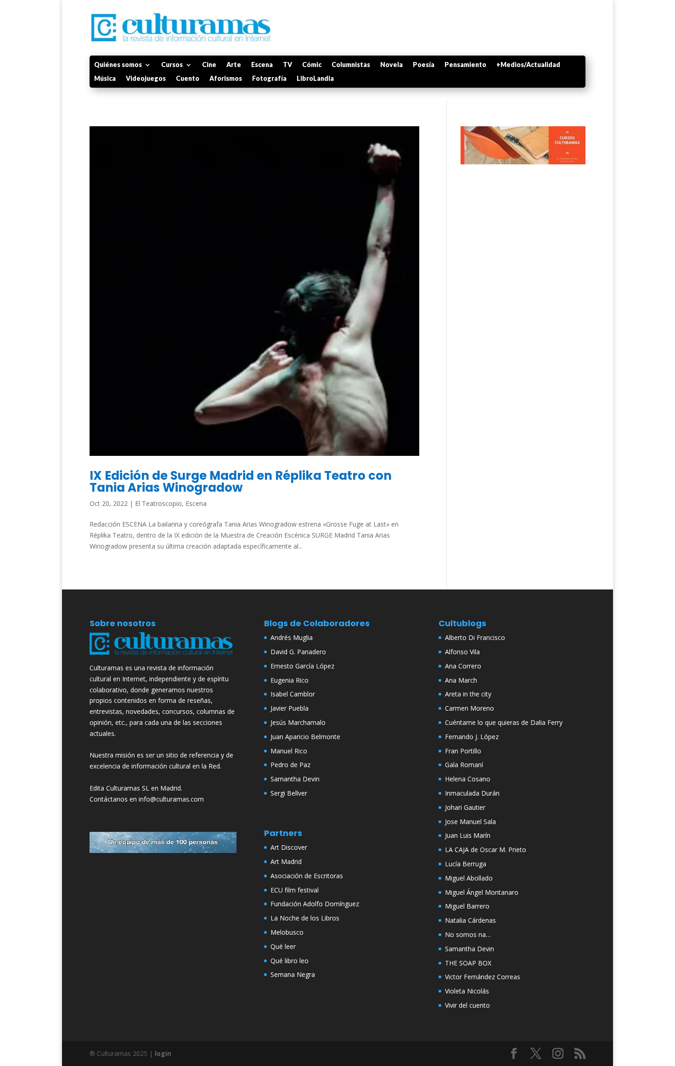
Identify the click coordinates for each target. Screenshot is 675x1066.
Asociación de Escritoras (306, 875)
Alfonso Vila (462, 651)
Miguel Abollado (469, 878)
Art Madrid (286, 861)
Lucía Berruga (465, 863)
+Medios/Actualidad (528, 65)
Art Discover (288, 847)
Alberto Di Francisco (475, 637)
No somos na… (468, 934)
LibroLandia (315, 78)
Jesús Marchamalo (298, 722)
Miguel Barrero (467, 906)
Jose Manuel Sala (470, 821)
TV (287, 65)
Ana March (461, 680)
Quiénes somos (118, 65)
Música (105, 78)
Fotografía (269, 78)
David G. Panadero (298, 651)
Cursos (172, 65)
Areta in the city (468, 694)
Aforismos (225, 78)
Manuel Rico (288, 750)
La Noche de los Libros (304, 918)
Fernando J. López (472, 736)
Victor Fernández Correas (482, 976)
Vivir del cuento (467, 1005)
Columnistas (351, 65)
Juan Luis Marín (467, 835)
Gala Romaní (464, 764)
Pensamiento (465, 65)
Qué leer (283, 946)
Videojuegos (146, 78)
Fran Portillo (463, 750)
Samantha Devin (295, 778)
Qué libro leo (289, 960)
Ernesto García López (302, 666)
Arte (233, 65)
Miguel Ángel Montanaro (481, 892)
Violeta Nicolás (467, 991)
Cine (209, 65)
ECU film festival (294, 890)
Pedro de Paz (290, 764)
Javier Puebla (289, 708)
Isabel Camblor (292, 694)
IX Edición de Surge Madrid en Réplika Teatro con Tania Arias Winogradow (241, 481)
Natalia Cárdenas (470, 920)
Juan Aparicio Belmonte (305, 736)
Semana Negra (292, 974)
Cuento (187, 78)
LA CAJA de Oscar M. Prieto (485, 849)
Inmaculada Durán (472, 793)
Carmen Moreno (469, 708)
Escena (262, 65)
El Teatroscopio (158, 503)
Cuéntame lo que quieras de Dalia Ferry (503, 722)
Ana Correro (463, 666)
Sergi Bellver (288, 793)
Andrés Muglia (291, 637)
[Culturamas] (163, 656)
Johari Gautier (465, 807)
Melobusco (287, 932)
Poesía (423, 65)
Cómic (311, 65)
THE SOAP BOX (468, 963)
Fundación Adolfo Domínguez (314, 903)
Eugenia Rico (289, 680)
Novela (391, 65)
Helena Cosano (467, 778)
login (163, 1053)
